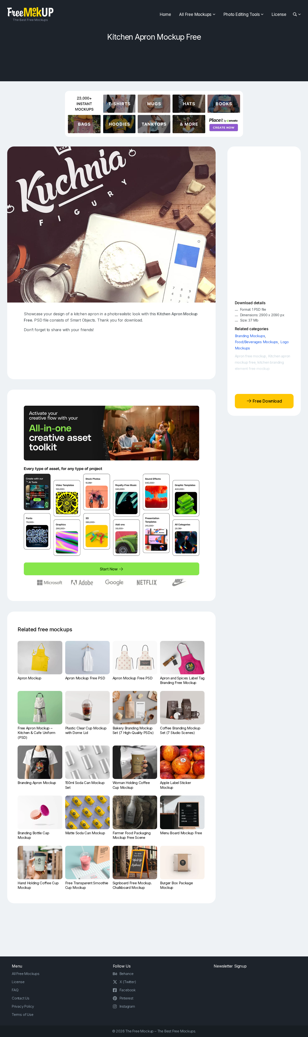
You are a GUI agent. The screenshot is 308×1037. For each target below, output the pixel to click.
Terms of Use (22, 1014)
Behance (127, 973)
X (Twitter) (128, 982)
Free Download (267, 400)
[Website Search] (295, 14)
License (279, 14)
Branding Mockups (250, 336)
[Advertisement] (154, 59)
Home (165, 14)
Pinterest (126, 998)
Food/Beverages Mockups (256, 342)
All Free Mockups (195, 14)
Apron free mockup (250, 356)
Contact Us (20, 998)
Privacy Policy (23, 1006)
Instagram (127, 1006)
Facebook (128, 990)
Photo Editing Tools (242, 14)
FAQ (15, 990)
